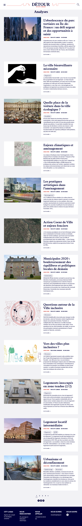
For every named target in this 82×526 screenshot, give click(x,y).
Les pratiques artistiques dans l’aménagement (54, 185)
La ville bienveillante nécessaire (57, 67)
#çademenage (48, 469)
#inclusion (47, 315)
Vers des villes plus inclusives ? (56, 345)
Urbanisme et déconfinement (53, 460)
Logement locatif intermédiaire (55, 423)
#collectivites (48, 276)
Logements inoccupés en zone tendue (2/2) (58, 384)
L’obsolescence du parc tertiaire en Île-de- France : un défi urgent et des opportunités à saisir (59, 27)
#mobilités (47, 116)
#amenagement (48, 195)
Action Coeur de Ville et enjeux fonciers (58, 223)
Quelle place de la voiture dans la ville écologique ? (56, 106)
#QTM (55, 432)
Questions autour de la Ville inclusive (59, 306)
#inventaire (59, 469)
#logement (47, 75)
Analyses (46, 37)
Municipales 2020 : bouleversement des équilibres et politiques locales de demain (59, 264)
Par (55, 37)
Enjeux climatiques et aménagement (58, 146)
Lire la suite (46, 54)
